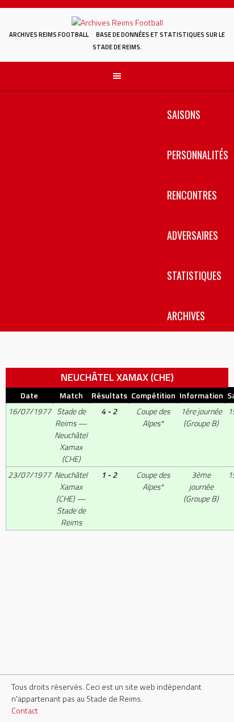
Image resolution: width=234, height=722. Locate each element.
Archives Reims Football (49, 34)
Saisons (183, 114)
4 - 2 (109, 411)
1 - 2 (109, 475)
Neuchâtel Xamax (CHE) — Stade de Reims (71, 498)
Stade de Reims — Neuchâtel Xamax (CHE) (71, 435)
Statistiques (194, 275)
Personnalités (197, 154)
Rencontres (192, 195)
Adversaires (192, 235)
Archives (186, 315)
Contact (24, 710)
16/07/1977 (29, 411)
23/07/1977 (29, 475)
